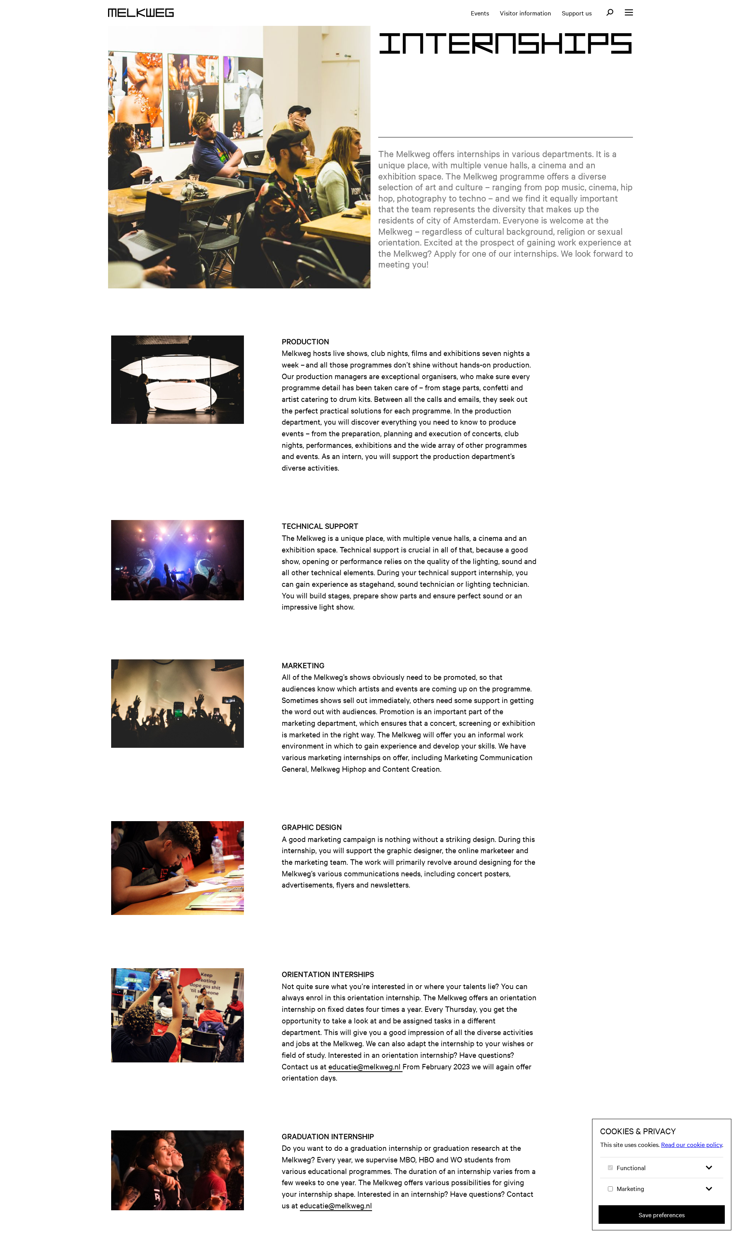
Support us (577, 12)
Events (480, 12)
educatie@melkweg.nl (365, 1066)
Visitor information (525, 12)
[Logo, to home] (141, 12)
